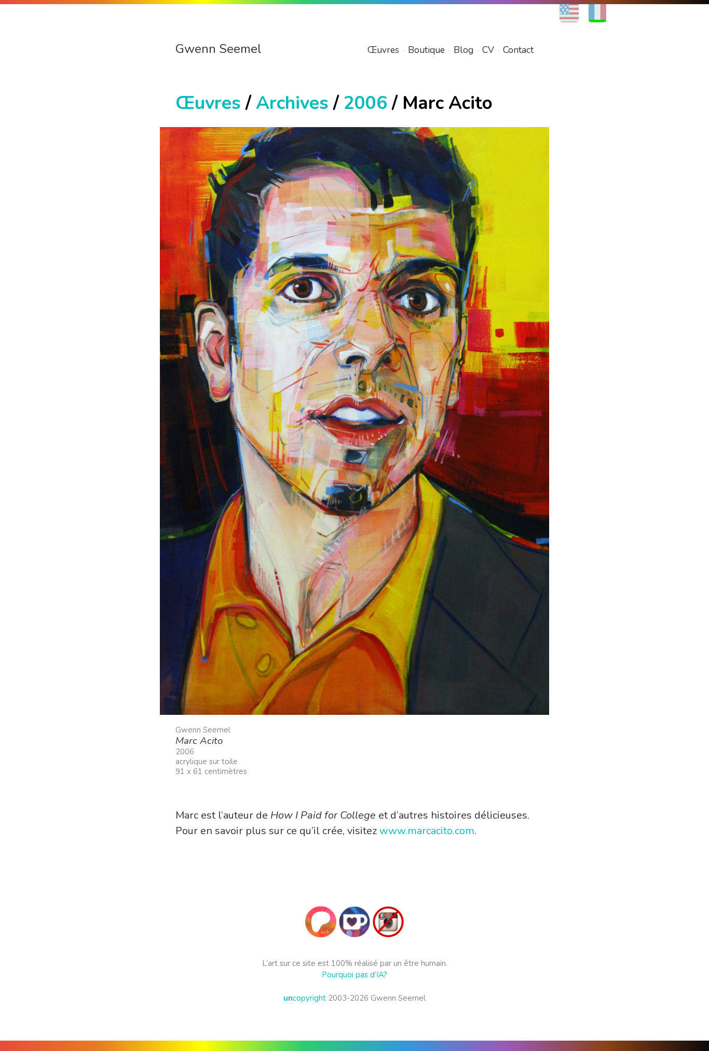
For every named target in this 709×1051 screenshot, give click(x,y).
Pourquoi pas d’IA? (354, 975)
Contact (518, 50)
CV (488, 50)
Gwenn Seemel (218, 48)
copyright (304, 998)
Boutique (426, 50)
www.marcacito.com (426, 831)
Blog (463, 50)
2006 (365, 103)
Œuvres (383, 50)
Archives (292, 103)
